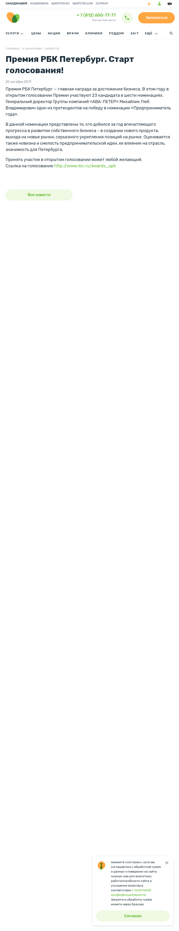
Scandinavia (39, 3)
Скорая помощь (149, 3)
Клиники (94, 33)
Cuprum (102, 3)
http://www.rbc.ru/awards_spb (85, 165)
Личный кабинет (159, 3)
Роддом (116, 33)
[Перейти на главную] (13, 17)
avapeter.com (82, 3)
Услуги (12, 33)
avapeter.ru (60, 3)
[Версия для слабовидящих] (170, 3)
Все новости (39, 195)
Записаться (156, 17)
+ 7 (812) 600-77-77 (96, 15)
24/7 (134, 33)
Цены (36, 33)
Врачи (73, 33)
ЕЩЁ (149, 33)
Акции (54, 33)
